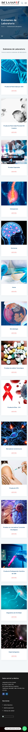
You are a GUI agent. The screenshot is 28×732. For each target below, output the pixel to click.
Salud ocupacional (9, 708)
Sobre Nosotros (8, 705)
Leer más (14, 90)
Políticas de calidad (9, 710)
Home (3, 26)
